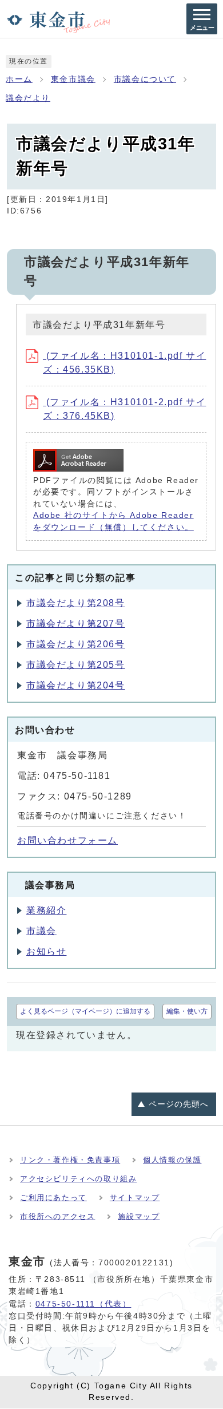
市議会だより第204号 (75, 685)
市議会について (145, 79)
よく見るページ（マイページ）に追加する (85, 1011)
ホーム (19, 79)
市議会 (41, 931)
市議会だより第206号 (75, 644)
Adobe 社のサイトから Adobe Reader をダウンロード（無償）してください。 (113, 521)
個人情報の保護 (172, 1159)
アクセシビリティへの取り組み (78, 1178)
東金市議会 (73, 79)
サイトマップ (135, 1197)
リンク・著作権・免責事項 (70, 1159)
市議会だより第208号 (75, 603)
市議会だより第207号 (75, 623)
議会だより (28, 98)
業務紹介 (46, 910)
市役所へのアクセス (57, 1216)
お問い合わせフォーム (67, 840)
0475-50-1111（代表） (83, 1303)
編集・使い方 (187, 1011)
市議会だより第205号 (75, 665)
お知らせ (46, 951)
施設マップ (139, 1216)
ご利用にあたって (53, 1197)
